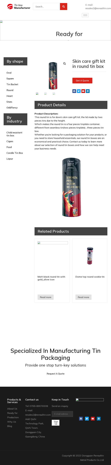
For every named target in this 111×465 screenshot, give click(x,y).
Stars (9, 101)
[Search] (63, 6)
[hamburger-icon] (85, 15)
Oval (9, 72)
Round (10, 90)
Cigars (10, 141)
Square (10, 78)
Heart (10, 95)
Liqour (10, 158)
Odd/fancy (12, 107)
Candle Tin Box (15, 152)
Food (9, 147)
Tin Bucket (12, 84)
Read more (45, 297)
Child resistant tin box (14, 134)
